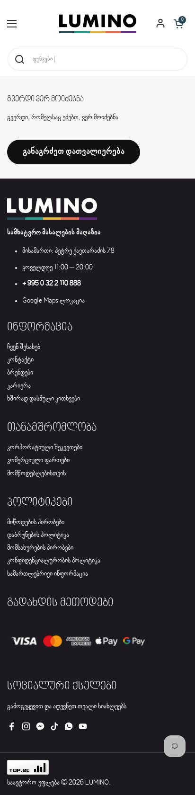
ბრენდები (20, 372)
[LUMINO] (97, 24)
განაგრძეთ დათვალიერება (73, 151)
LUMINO (97, 782)
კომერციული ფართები (38, 460)
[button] (178, 23)
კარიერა (19, 386)
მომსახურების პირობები (40, 548)
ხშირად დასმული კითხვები (43, 398)
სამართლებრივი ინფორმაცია (47, 574)
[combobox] (97, 59)
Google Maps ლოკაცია (53, 300)
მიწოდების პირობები (35, 522)
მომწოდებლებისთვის (36, 473)
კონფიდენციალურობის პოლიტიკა (53, 560)
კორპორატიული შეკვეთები (44, 447)
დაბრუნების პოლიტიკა (38, 535)
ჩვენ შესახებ (23, 347)
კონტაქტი (20, 360)
